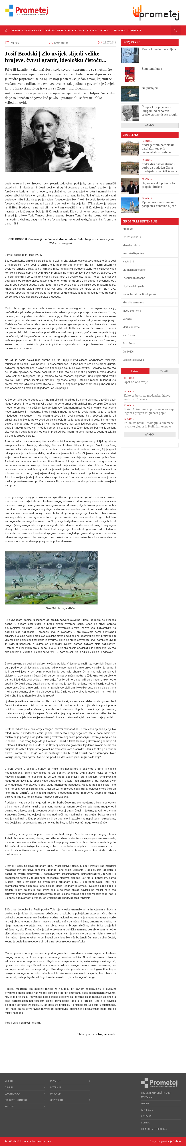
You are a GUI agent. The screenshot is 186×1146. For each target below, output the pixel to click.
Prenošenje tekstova (154, 1129)
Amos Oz (128, 228)
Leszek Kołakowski (133, 359)
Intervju (105, 30)
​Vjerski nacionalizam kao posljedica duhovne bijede (159, 204)
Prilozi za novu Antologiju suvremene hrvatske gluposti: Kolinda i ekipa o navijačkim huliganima (149, 426)
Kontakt (146, 1116)
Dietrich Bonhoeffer (134, 269)
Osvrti (14, 30)
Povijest (92, 30)
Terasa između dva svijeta (159, 49)
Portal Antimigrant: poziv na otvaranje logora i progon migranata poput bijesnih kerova (149, 412)
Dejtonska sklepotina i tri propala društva (158, 184)
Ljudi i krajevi (31, 30)
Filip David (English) (134, 286)
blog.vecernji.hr (107, 1034)
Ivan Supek (129, 335)
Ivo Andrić (128, 261)
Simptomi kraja (152, 68)
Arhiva (149, 125)
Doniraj (145, 1122)
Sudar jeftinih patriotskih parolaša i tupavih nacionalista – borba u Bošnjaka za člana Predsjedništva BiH (158, 152)
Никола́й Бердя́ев (133, 253)
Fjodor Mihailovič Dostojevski (139, 294)
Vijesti (164, 371)
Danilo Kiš (128, 351)
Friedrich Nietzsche (134, 277)
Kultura (77, 30)
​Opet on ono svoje (136, 382)
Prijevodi (119, 30)
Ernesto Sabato (132, 237)
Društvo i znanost (56, 30)
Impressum (147, 1110)
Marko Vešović (131, 327)
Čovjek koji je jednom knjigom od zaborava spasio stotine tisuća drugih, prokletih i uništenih (160, 112)
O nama (145, 1103)
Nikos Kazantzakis (133, 302)
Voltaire (127, 318)
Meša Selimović (132, 310)
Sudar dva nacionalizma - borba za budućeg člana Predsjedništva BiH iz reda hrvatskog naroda (159, 169)
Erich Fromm (130, 343)
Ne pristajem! (151, 88)
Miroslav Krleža (131, 245)
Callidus (177, 1141)
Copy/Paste (134, 30)
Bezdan (135, 371)
